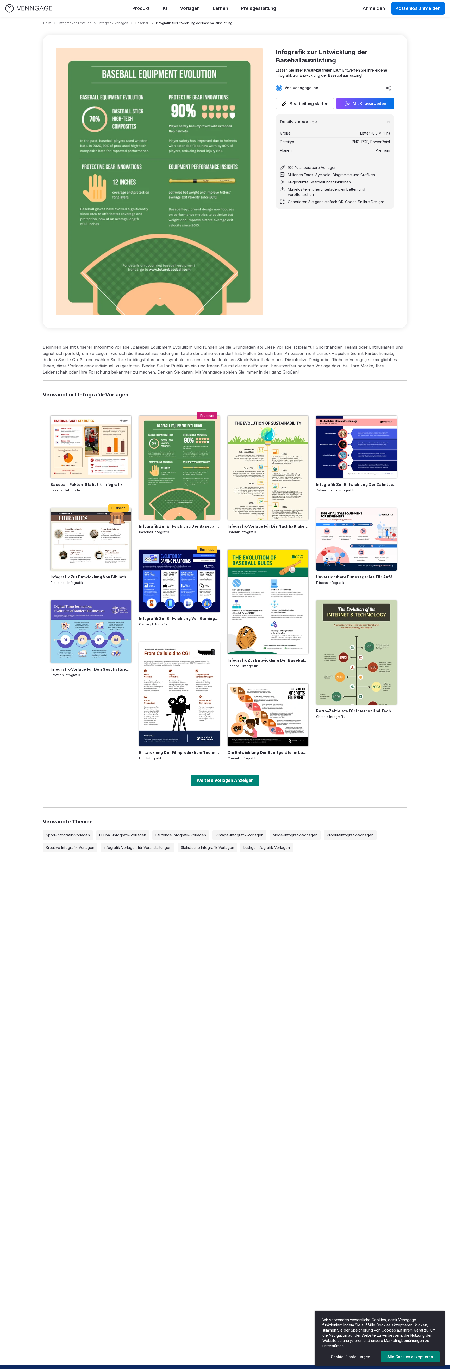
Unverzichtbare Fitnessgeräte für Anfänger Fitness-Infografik (356, 577)
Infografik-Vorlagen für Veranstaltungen (137, 847)
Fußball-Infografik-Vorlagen (122, 835)
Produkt (141, 8)
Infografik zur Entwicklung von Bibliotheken (91, 577)
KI (165, 8)
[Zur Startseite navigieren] (28, 8)
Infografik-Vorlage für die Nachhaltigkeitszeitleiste (268, 526)
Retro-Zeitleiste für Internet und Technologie (356, 711)
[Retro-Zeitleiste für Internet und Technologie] (356, 652)
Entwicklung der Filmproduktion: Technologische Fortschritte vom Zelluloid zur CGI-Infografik (179, 752)
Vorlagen (190, 8)
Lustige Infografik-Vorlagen (266, 847)
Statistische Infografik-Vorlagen (207, 847)
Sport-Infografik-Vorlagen (68, 835)
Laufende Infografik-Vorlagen (180, 835)
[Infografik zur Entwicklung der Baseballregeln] (268, 602)
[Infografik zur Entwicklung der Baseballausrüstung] (179, 468)
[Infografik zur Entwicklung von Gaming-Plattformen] (179, 581)
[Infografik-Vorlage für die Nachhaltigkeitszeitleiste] (268, 468)
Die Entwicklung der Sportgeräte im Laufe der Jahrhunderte (268, 752)
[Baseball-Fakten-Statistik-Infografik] (91, 447)
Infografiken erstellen (75, 23)
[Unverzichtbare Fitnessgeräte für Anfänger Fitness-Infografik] (356, 539)
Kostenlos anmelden (418, 8)
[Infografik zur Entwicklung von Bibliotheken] (91, 539)
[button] (305, 103)
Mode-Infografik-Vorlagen (295, 835)
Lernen (220, 8)
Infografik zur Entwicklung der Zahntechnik (356, 484)
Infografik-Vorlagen (113, 23)
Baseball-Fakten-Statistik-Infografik (87, 484)
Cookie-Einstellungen (350, 1356)
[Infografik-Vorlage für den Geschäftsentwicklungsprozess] (91, 631)
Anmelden (373, 8)
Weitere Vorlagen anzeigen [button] (225, 780)
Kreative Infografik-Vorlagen (70, 847)
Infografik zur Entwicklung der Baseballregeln (268, 660)
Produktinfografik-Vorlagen (350, 835)
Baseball (142, 23)
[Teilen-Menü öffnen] (388, 88)
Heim (47, 23)
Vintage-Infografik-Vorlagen (239, 835)
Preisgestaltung (258, 8)
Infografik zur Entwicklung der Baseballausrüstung (179, 526)
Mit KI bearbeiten (369, 103)
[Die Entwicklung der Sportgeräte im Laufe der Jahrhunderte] (268, 715)
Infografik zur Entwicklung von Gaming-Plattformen (179, 618)
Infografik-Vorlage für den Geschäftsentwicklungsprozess (91, 669)
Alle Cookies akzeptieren (410, 1356)
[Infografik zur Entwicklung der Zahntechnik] (356, 447)
